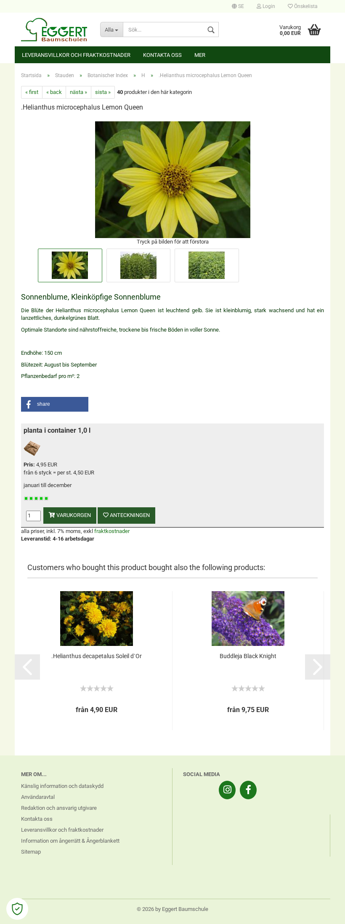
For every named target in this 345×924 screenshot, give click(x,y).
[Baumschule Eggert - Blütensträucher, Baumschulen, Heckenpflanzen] (54, 29)
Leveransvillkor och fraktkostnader (76, 55)
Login (268, 6)
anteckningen (129, 515)
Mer (199, 55)
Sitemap (31, 852)
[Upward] (321, 911)
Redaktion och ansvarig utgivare (59, 808)
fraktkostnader (112, 531)
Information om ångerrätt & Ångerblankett (70, 841)
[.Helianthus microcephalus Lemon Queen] (172, 179)
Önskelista (305, 6)
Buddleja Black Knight (248, 656)
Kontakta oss (162, 55)
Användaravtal (38, 797)
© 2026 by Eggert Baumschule (172, 909)
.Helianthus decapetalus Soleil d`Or (96, 656)
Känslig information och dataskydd (62, 786)
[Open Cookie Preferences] (17, 909)
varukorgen (73, 515)
